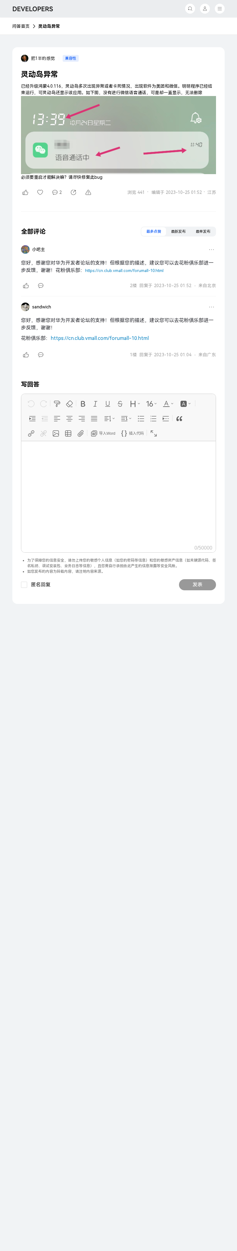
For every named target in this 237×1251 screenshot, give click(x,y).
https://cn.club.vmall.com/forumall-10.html (124, 270)
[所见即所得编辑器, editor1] (118, 492)
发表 (197, 585)
